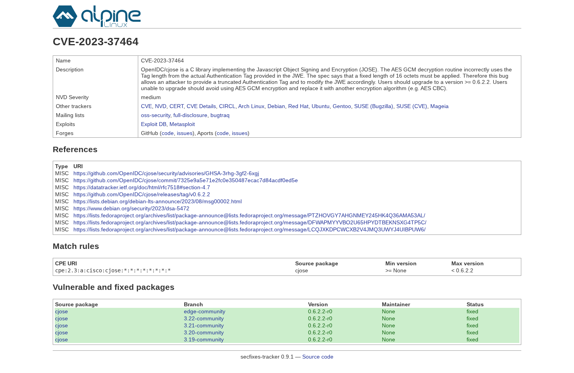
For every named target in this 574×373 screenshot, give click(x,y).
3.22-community (204, 318)
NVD (160, 106)
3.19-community (204, 339)
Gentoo (342, 106)
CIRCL (227, 106)
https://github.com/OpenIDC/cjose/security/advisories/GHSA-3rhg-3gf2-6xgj (166, 173)
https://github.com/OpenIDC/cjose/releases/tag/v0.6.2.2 (141, 194)
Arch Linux (251, 106)
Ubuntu (321, 106)
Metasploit (182, 124)
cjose (61, 311)
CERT (176, 106)
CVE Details (201, 106)
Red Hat (298, 106)
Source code (317, 356)
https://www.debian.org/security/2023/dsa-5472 (131, 208)
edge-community (204, 311)
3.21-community (204, 325)
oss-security (155, 115)
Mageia (439, 106)
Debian (276, 106)
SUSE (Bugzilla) (373, 106)
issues (185, 133)
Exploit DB (153, 124)
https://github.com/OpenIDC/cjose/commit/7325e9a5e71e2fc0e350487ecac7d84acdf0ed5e (185, 180)
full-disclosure (190, 115)
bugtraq (220, 115)
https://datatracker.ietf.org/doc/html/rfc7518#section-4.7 (141, 187)
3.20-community (204, 332)
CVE (146, 106)
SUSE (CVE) (411, 106)
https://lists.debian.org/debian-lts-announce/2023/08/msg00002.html (157, 201)
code (168, 133)
